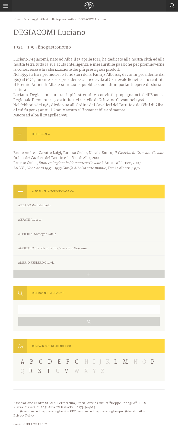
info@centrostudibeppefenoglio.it (40, 411)
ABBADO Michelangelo (34, 205)
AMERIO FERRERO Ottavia (36, 262)
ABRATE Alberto (29, 219)
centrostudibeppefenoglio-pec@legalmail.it (111, 411)
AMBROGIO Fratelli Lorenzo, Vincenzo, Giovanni (52, 248)
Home (17, 19)
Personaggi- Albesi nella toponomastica (49, 19)
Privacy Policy (24, 415)
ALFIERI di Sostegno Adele (37, 234)
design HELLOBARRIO (30, 424)
